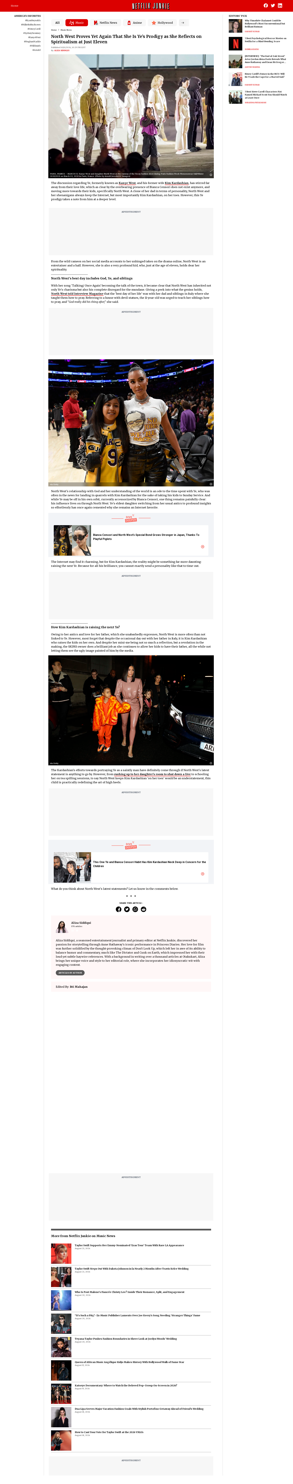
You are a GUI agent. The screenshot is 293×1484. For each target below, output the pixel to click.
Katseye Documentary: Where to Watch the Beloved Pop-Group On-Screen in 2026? (126, 1300)
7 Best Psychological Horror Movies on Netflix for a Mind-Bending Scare (265, 40)
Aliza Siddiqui (61, 50)
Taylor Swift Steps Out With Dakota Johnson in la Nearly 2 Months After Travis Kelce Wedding (132, 1184)
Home (14, 5)
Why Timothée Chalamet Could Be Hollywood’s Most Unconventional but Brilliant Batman (265, 23)
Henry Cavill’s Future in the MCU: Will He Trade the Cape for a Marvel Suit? (265, 75)
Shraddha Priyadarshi (255, 103)
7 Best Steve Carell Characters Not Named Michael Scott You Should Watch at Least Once (266, 94)
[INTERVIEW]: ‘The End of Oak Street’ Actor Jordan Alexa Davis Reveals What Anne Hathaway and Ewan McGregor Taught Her (265, 59)
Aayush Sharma (252, 67)
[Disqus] (131, 1043)
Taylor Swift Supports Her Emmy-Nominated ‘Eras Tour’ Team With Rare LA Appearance (129, 1160)
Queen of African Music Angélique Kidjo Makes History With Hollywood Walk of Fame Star (129, 1277)
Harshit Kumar (252, 31)
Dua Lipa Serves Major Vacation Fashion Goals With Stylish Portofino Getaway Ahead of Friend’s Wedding (139, 1324)
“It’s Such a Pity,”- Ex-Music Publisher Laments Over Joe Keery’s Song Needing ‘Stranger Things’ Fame (137, 1230)
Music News (66, 30)
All (57, 22)
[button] (212, 175)
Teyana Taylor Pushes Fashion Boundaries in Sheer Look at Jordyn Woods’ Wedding (126, 1254)
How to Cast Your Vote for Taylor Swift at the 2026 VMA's (109, 1347)
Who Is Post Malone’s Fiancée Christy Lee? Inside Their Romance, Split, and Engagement (129, 1207)
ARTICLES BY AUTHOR (70, 973)
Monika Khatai (252, 49)
